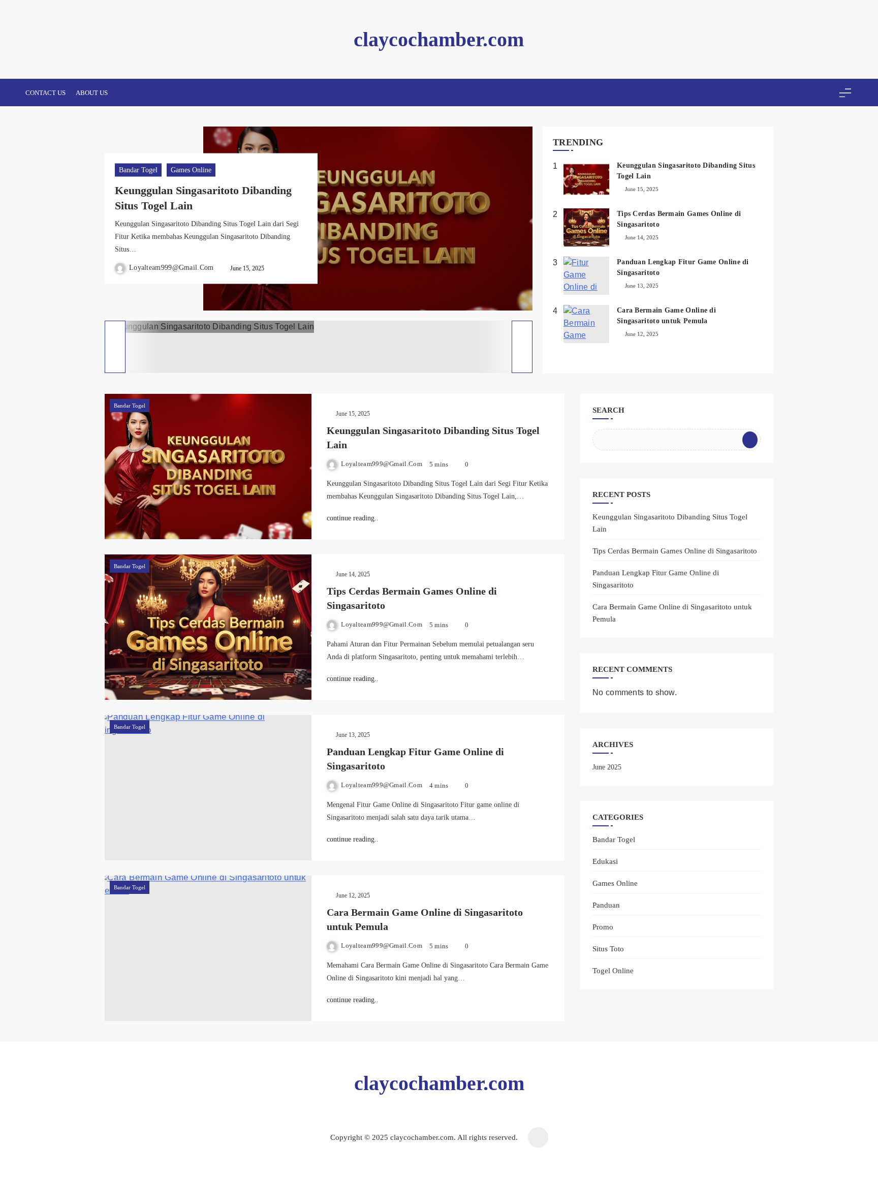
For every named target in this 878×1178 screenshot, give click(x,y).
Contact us (45, 93)
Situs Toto (608, 948)
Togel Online (613, 970)
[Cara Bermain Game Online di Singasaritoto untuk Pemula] (208, 948)
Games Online (191, 170)
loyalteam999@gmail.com (171, 267)
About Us (92, 93)
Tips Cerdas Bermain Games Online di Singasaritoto (674, 551)
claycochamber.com (439, 39)
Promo (602, 926)
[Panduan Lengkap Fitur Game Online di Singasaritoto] (208, 787)
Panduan (606, 905)
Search (608, 410)
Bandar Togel (138, 170)
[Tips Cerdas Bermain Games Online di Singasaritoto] (208, 627)
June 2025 (606, 767)
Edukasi (605, 861)
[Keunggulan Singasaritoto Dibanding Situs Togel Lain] (208, 466)
